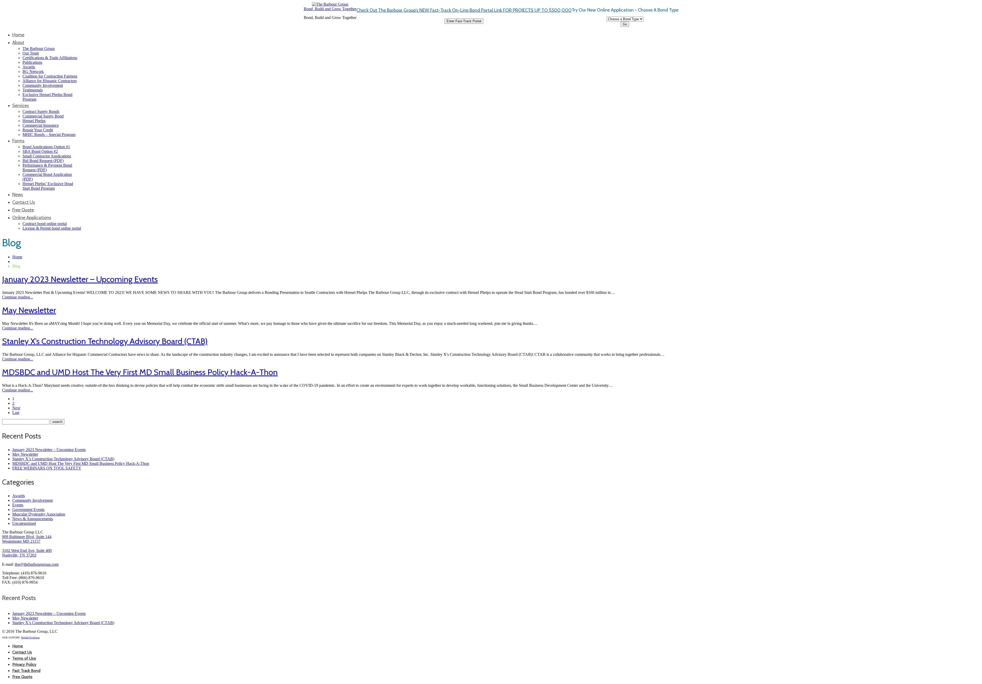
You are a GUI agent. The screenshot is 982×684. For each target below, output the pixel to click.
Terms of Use (24, 658)
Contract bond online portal (45, 223)
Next (16, 408)
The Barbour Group (39, 48)
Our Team (31, 53)
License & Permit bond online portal (52, 228)
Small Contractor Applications (47, 156)
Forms (18, 141)
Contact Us (23, 202)
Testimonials (33, 90)
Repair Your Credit (38, 130)
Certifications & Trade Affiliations (50, 58)
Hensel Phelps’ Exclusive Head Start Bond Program (48, 185)
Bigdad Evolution (30, 637)
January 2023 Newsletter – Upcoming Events (80, 279)
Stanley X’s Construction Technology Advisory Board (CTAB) (105, 341)
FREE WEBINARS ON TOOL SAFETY (46, 468)
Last (15, 412)
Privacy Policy (24, 664)
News (17, 194)
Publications (32, 62)
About (18, 42)
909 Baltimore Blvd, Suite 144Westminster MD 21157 (26, 539)
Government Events (28, 509)
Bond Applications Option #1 (46, 147)
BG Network (33, 71)
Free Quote (23, 210)
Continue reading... (17, 297)
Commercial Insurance (41, 125)
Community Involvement (43, 85)
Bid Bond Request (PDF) (43, 160)
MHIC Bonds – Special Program (49, 134)
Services (20, 105)
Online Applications (31, 217)
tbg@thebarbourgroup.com (37, 564)
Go (625, 24)
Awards (29, 67)
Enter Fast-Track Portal (464, 21)
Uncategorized (24, 523)
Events (17, 505)
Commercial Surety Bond (43, 116)
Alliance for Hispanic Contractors (50, 81)
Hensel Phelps (34, 121)
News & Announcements (32, 519)
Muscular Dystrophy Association (38, 514)
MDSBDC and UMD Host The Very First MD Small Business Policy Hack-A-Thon (140, 372)
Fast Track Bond (26, 670)
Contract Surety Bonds (41, 111)
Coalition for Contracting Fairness (50, 76)
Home (18, 35)
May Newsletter (29, 310)
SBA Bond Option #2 (40, 151)
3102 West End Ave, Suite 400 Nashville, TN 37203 (27, 552)
